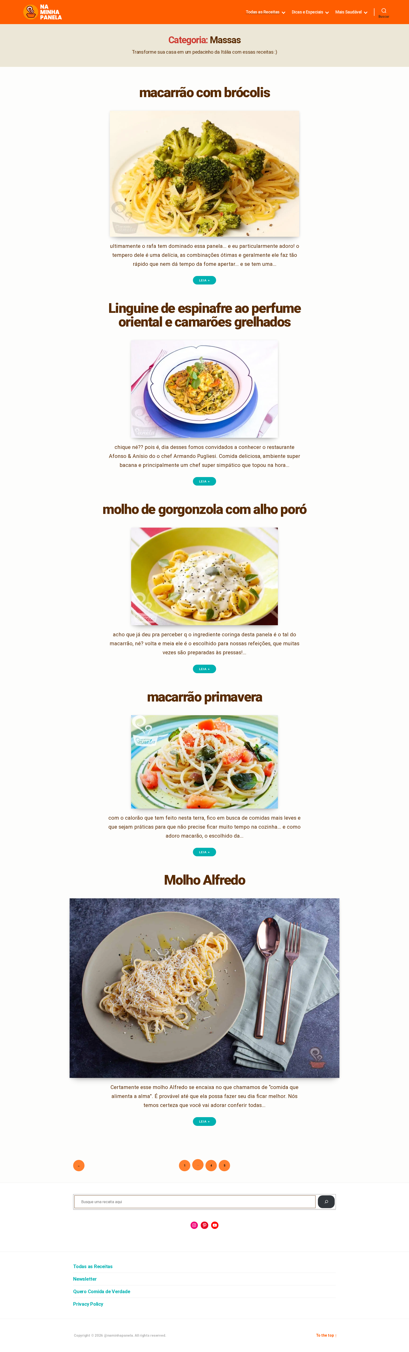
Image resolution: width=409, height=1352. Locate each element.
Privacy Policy (88, 1304)
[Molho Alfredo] (204, 988)
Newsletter (85, 1279)
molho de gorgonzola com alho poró (204, 509)
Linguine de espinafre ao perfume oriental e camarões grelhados (204, 315)
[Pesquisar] (326, 1201)
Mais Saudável (348, 11)
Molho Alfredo (204, 880)
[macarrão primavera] (204, 762)
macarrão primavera (204, 697)
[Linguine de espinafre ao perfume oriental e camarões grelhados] (204, 389)
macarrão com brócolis (204, 92)
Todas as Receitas (263, 11)
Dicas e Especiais (307, 11)
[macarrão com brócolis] (204, 174)
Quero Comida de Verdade (101, 1291)
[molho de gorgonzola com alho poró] (204, 576)
